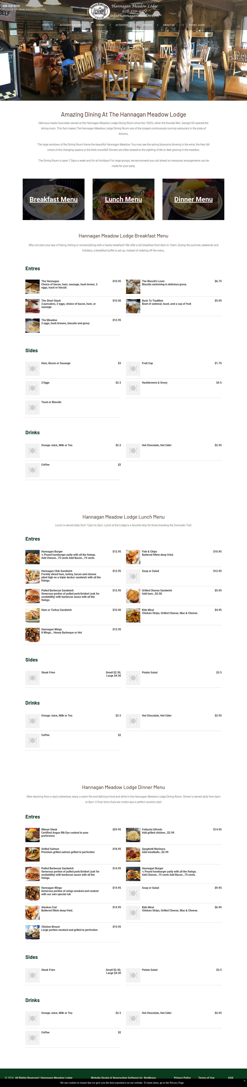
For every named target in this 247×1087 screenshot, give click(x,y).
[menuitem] (46, 25)
